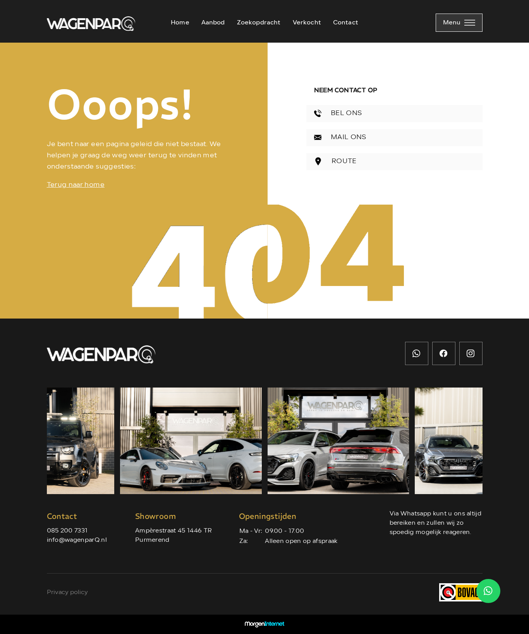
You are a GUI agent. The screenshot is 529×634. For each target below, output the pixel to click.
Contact (345, 23)
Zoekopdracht (259, 23)
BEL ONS (345, 113)
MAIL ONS (347, 137)
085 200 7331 (67, 531)
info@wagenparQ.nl (77, 540)
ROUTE (343, 161)
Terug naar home (76, 185)
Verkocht (307, 23)
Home (180, 23)
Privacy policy (67, 592)
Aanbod (213, 23)
